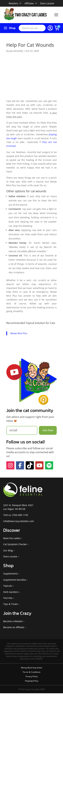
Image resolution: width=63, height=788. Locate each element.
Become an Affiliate (13, 627)
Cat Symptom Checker (15, 544)
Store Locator (47, 3)
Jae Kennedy (16, 50)
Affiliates (29, 3)
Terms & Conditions (31, 672)
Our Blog (8, 550)
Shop (12, 28)
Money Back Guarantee (31, 667)
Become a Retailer (13, 621)
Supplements (10, 573)
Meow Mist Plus (18, 333)
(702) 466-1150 (20, 514)
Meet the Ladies (12, 538)
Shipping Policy (31, 680)
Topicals (7, 585)
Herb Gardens (10, 591)
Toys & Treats (10, 604)
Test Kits (7, 598)
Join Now (47, 430)
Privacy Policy (32, 676)
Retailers (13, 3)
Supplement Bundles (14, 579)
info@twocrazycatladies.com (18, 521)
